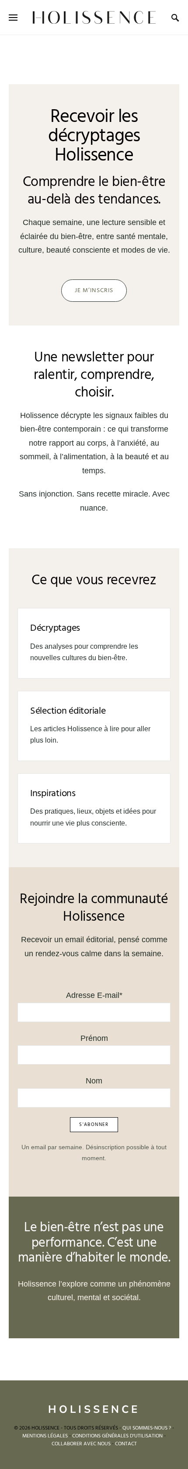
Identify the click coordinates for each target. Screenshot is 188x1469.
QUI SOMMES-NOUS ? (146, 1428)
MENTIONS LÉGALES (45, 1436)
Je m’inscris (94, 291)
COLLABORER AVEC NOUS (81, 1444)
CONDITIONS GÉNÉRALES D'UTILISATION (117, 1436)
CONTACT (126, 1444)
